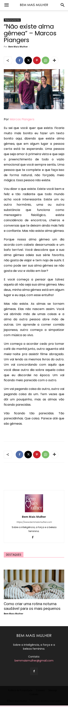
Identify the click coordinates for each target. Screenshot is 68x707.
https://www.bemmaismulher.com (34, 522)
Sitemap (52, 690)
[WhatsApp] (45, 60)
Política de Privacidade (20, 690)
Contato (34, 694)
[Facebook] (19, 60)
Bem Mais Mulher (18, 46)
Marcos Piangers (22, 119)
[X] (28, 60)
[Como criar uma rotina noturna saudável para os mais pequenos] (34, 584)
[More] (54, 60)
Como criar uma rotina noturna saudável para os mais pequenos (32, 606)
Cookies (40, 690)
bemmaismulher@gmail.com (34, 660)
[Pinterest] (37, 60)
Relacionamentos (12, 20)
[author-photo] (34, 511)
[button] (6, 5)
